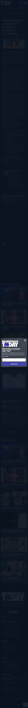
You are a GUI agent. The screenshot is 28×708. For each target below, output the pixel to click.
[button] (25, 340)
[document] (14, 354)
